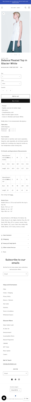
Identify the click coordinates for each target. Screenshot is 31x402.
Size (2, 73)
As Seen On (6, 328)
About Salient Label (8, 325)
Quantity (3, 87)
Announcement (7, 332)
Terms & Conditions (8, 311)
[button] (2, 7)
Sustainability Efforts (8, 336)
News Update (6, 350)
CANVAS (5, 343)
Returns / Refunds (8, 300)
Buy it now (15, 101)
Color (2, 80)
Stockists (5, 307)
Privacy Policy (6, 296)
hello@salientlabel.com (9, 364)
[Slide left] (12, 55)
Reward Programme (8, 339)
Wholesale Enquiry (8, 314)
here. (11, 194)
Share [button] (4, 252)
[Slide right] (19, 55)
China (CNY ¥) (14, 390)
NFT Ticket (6, 347)
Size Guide (6, 304)
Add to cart (15, 96)
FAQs (4, 289)
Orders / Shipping (8, 292)
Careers (5, 354)
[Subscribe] (26, 274)
